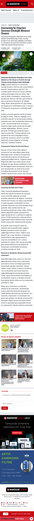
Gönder (4, 408)
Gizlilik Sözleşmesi (13, 504)
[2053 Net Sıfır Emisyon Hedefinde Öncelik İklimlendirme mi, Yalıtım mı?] (25, 358)
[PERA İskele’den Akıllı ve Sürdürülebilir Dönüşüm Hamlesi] (25, 374)
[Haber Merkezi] (5, 328)
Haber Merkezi (14, 327)
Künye (25, 506)
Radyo (10, 503)
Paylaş (5, 72)
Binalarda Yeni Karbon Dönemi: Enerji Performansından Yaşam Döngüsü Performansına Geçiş (7, 382)
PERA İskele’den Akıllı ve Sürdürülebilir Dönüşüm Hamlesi (24, 381)
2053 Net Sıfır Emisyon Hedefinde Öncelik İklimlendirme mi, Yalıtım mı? (25, 366)
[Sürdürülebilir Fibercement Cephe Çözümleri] (8, 343)
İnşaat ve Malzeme (14, 25)
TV (21, 503)
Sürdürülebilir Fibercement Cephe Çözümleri (8, 349)
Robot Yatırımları (6, 10)
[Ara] (32, 4)
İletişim (22, 504)
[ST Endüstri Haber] (17, 4)
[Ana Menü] (2, 4)
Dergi (16, 503)
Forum (26, 503)
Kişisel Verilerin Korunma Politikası (12, 506)
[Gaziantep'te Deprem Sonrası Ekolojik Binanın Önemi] (17, 61)
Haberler (4, 25)
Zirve (4, 504)
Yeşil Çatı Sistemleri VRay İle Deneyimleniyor (8, 365)
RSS (6, 514)
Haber (4, 503)
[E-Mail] (11, 330)
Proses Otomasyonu (27, 10)
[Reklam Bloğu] (17, 432)
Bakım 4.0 (16, 10)
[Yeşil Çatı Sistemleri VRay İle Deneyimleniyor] (8, 358)
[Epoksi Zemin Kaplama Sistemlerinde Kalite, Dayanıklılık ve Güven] (25, 343)
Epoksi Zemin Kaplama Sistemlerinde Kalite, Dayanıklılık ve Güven (23, 350)
